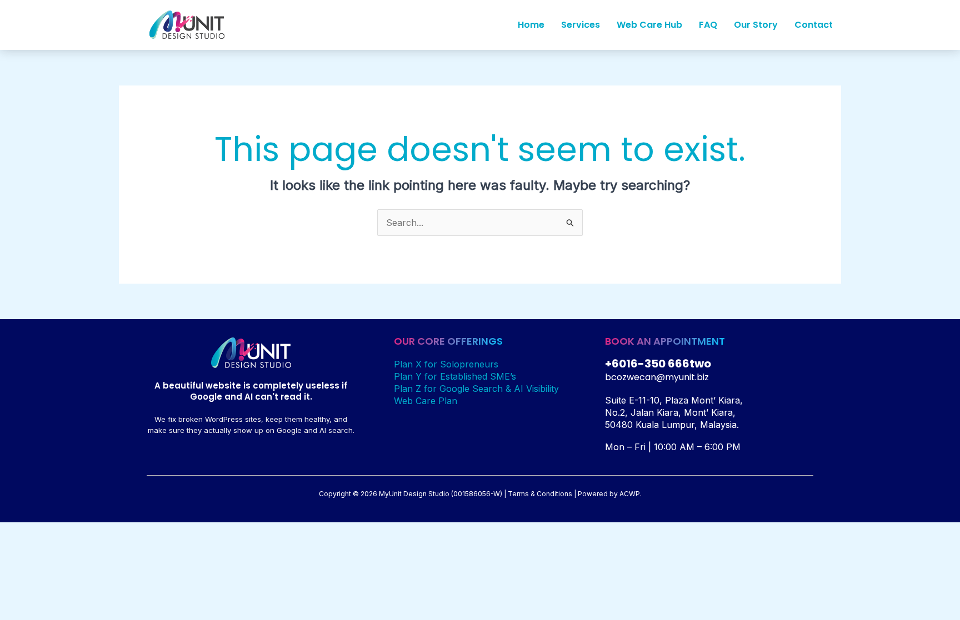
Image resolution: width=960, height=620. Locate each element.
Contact (813, 24)
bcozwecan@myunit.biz (657, 377)
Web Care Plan (425, 400)
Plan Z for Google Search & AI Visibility (476, 388)
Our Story (756, 24)
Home (531, 24)
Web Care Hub (649, 24)
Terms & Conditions (540, 494)
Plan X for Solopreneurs (446, 364)
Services (580, 24)
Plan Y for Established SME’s (455, 376)
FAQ (708, 24)
